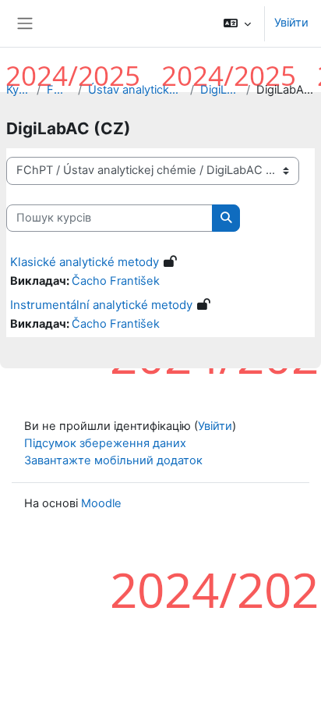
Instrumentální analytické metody (101, 304)
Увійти (291, 23)
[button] (237, 23)
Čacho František (116, 281)
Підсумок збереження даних (105, 443)
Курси (18, 90)
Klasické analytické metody (84, 261)
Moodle (101, 503)
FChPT (59, 90)
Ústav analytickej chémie (136, 90)
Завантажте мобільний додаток (113, 460)
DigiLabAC (219, 90)
